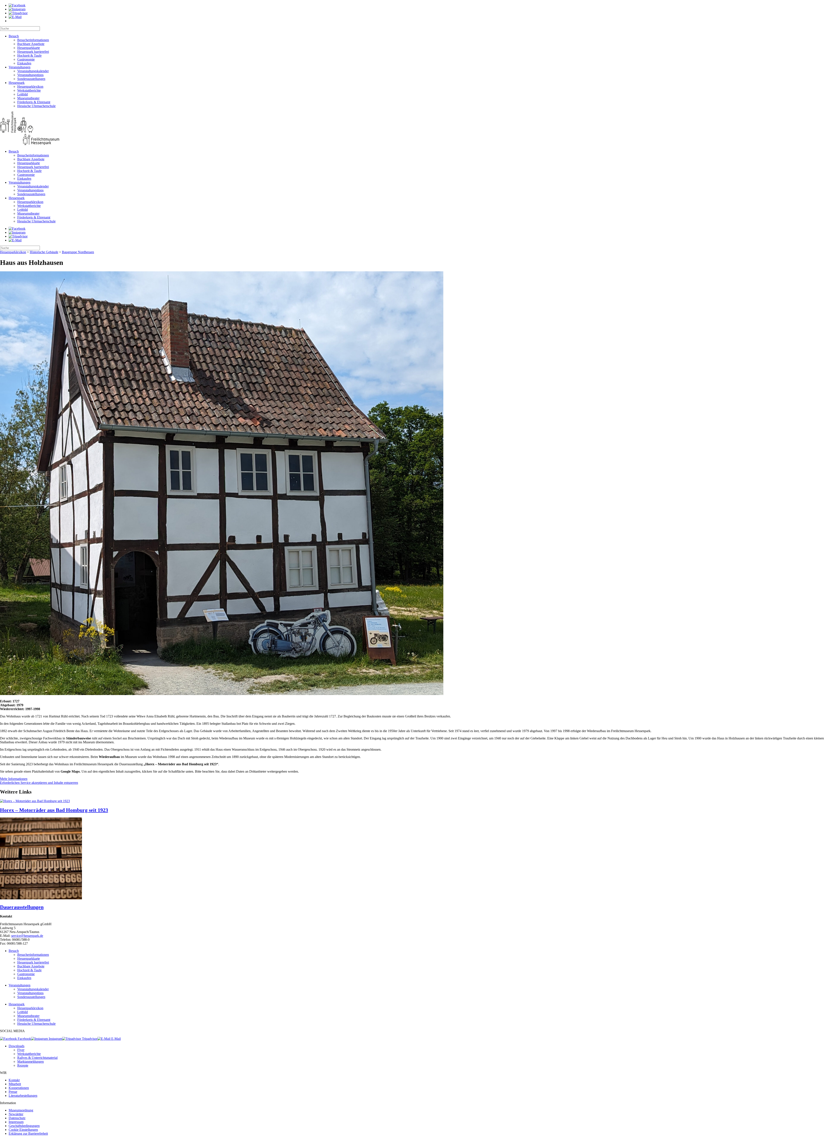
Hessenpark (17, 82)
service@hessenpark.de (27, 935)
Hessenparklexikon (30, 86)
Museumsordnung (21, 1110)
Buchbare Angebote (30, 44)
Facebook (24, 1039)
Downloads (16, 1046)
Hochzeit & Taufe (29, 55)
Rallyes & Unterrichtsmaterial (37, 1057)
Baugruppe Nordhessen (78, 252)
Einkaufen (24, 63)
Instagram (55, 1039)
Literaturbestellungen (23, 1095)
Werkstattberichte (29, 90)
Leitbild (22, 94)
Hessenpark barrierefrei (33, 51)
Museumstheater (28, 98)
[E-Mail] (15, 17)
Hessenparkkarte (28, 48)
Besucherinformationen (33, 40)
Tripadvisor (89, 1039)
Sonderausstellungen (31, 79)
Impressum (16, 1122)
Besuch (14, 36)
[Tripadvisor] (18, 13)
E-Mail (115, 1039)
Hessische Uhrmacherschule (36, 106)
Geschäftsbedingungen (24, 1126)
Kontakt (14, 1080)
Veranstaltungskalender (33, 71)
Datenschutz (17, 1118)
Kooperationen (19, 1088)
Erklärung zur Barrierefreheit (28, 1133)
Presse (13, 1092)
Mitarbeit (15, 1084)
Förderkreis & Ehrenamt (33, 102)
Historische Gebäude (44, 252)
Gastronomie (26, 59)
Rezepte (22, 1065)
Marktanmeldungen (30, 1061)
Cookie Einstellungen (23, 1129)
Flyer (20, 1050)
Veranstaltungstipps (30, 75)
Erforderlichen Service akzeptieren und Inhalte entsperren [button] (39, 782)
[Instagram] (17, 9)
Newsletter (16, 1114)
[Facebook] (17, 5)
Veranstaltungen (19, 67)
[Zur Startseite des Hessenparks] (414, 128)
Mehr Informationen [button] (13, 779)
